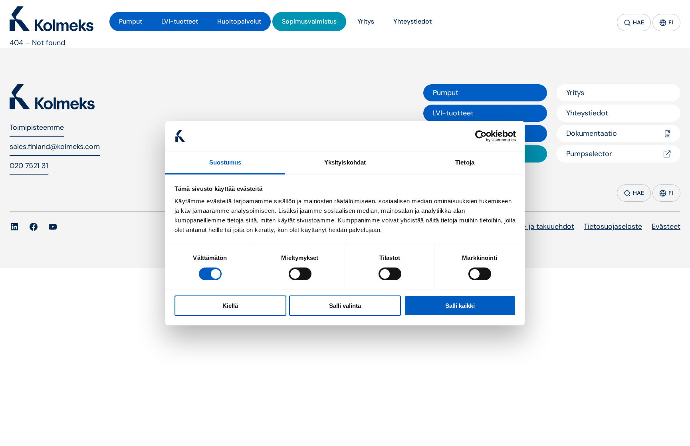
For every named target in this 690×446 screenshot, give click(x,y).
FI (671, 22)
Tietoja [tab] (464, 162)
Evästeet (666, 226)
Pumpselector (589, 154)
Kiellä (230, 305)
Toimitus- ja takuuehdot (534, 226)
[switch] (300, 274)
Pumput (445, 92)
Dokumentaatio (591, 133)
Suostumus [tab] (225, 162)
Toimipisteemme (37, 127)
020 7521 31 (29, 165)
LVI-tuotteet (453, 113)
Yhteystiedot (587, 113)
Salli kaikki (460, 305)
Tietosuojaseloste (613, 226)
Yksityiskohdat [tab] (345, 162)
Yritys (575, 92)
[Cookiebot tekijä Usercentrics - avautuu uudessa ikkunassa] (481, 136)
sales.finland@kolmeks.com (55, 146)
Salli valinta (345, 305)
